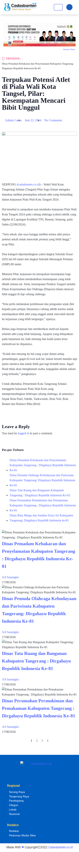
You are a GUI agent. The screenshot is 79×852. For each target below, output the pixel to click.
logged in (23, 433)
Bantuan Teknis (69, 49)
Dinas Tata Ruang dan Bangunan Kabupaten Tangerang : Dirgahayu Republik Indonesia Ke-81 (40, 493)
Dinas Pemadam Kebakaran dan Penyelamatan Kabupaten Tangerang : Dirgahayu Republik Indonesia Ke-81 (43, 465)
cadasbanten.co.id (29, 184)
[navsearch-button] (69, 7)
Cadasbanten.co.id (60, 847)
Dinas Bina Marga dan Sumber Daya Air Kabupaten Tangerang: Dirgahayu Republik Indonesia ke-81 (41, 518)
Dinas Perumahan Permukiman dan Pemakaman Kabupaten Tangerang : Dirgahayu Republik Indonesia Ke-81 (43, 505)
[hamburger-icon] (58, 7)
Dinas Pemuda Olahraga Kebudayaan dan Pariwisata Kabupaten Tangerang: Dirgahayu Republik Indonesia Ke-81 (42, 480)
